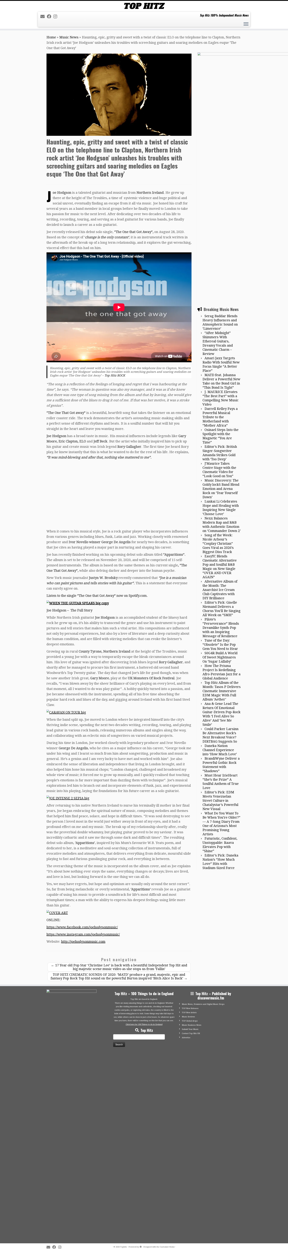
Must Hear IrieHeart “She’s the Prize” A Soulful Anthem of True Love (220, 781)
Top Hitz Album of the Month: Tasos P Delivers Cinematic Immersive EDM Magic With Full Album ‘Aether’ (221, 691)
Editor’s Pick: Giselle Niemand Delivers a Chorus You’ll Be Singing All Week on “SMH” (221, 608)
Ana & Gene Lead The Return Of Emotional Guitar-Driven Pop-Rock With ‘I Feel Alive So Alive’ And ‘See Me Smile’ (221, 714)
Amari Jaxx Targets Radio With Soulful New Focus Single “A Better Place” (221, 364)
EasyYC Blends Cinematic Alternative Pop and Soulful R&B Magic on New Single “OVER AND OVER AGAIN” (219, 566)
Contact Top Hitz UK (191, 1033)
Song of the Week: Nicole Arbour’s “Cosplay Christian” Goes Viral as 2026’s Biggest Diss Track (218, 543)
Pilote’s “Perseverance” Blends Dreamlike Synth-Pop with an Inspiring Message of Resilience (220, 627)
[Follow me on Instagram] (56, 16)
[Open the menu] (246, 24)
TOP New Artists (189, 1012)
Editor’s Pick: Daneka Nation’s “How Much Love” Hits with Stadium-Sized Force (220, 861)
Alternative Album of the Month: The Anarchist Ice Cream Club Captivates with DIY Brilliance (219, 589)
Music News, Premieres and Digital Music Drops (203, 1004)
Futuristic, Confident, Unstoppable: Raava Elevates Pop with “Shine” (219, 844)
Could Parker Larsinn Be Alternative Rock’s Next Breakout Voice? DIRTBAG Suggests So (220, 735)
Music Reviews (188, 1017)
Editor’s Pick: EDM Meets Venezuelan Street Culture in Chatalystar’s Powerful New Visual (220, 800)
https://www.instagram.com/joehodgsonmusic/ (83, 934)
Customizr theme (167, 1247)
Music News (68, 37)
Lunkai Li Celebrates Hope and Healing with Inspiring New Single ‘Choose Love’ (220, 507)
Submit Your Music (190, 1029)
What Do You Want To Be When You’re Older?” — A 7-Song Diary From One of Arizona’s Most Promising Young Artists (221, 823)
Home (51, 37)
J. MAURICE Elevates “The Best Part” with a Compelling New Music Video (220, 398)
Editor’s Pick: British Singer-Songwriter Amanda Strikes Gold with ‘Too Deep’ (219, 453)
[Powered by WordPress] (141, 1246)
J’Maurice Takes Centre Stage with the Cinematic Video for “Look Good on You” (219, 469)
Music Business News (191, 1025)
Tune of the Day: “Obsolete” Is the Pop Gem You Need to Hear (220, 644)
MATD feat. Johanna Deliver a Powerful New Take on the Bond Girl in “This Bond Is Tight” (221, 381)
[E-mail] (43, 16)
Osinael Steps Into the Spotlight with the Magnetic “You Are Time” (220, 436)
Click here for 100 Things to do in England (144, 1024)
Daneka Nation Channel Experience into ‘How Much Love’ (219, 750)
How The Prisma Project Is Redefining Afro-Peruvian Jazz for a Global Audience (221, 672)
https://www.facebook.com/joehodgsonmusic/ (82, 927)
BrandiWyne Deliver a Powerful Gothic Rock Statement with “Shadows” (221, 764)
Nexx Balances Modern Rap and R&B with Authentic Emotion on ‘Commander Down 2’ (221, 524)
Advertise (186, 1038)
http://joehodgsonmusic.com (83, 942)
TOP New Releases (190, 1008)
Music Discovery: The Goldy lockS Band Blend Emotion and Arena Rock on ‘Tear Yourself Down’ (220, 488)
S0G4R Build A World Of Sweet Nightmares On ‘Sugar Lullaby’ (220, 657)
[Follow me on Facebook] (50, 16)
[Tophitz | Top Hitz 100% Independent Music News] (144, 6)
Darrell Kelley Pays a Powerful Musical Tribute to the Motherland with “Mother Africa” (220, 417)
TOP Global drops (190, 1021)
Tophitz (123, 1247)
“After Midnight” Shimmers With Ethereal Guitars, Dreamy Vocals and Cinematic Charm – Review (217, 343)
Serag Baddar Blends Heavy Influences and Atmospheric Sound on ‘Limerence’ (220, 322)
